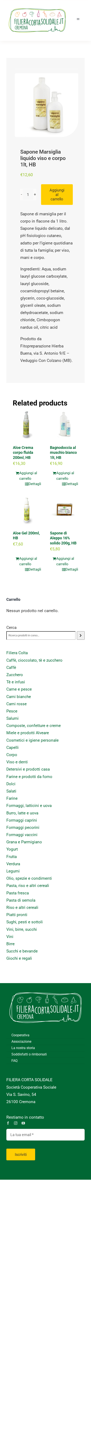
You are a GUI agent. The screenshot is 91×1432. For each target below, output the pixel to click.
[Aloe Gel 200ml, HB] (27, 510)
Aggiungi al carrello (57, 194)
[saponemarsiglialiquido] (46, 105)
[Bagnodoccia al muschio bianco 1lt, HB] (64, 424)
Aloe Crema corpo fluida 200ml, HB (23, 452)
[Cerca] (81, 635)
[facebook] (8, 1123)
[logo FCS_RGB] (37, 6)
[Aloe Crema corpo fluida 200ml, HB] (27, 424)
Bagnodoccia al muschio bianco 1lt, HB (63, 452)
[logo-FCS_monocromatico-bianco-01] (45, 989)
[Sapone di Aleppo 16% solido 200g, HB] (64, 510)
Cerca (11, 627)
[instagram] (15, 1123)
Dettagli (35, 484)
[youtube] (23, 1123)
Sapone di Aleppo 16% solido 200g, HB (63, 538)
